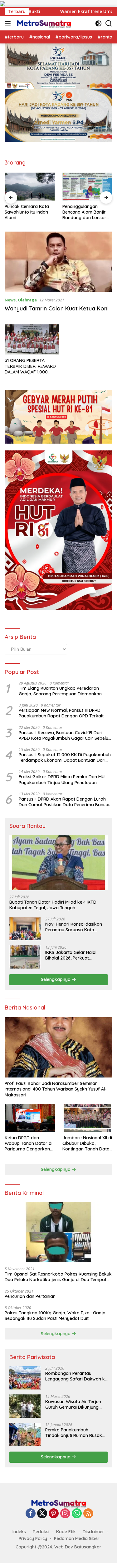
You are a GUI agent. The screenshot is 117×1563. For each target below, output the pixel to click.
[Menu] (9, 23)
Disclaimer (93, 1531)
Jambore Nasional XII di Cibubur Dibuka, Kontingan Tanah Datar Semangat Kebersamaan (87, 1143)
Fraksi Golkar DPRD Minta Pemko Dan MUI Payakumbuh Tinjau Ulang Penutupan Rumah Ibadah (62, 779)
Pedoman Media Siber (77, 1538)
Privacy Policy (33, 1538)
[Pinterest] (54, 1513)
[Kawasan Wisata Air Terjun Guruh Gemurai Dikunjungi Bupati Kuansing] (25, 1406)
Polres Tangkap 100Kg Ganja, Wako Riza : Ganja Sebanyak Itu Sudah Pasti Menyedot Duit (55, 1315)
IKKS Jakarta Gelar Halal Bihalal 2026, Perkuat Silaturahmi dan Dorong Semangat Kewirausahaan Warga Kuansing (72, 955)
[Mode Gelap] (98, 23)
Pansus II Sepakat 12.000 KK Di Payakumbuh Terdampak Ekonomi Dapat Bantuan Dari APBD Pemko (65, 757)
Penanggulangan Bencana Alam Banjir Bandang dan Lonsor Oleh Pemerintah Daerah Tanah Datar (84, 212)
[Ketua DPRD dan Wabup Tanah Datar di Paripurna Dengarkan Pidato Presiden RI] (30, 1118)
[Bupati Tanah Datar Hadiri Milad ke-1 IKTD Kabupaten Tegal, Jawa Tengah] (58, 862)
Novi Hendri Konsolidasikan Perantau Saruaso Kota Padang (73, 927)
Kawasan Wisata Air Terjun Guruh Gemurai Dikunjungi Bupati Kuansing (73, 1404)
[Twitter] (42, 1513)
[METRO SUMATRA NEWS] (43, 23)
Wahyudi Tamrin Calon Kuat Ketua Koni (57, 308)
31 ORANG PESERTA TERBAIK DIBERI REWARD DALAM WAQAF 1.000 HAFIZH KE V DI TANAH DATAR (30, 366)
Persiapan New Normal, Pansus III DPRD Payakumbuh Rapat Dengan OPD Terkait (61, 713)
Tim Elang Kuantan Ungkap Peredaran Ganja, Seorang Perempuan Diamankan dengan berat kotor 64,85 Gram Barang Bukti (60, 691)
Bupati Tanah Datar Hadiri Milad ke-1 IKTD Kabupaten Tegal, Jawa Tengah (52, 904)
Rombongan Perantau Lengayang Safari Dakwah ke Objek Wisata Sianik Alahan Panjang (76, 1376)
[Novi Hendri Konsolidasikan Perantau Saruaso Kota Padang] (25, 928)
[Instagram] (65, 1513)
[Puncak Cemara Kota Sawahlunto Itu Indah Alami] (30, 187)
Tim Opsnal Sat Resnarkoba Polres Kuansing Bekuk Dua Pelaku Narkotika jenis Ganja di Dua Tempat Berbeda (58, 1276)
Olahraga (27, 300)
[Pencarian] (108, 23)
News (10, 300)
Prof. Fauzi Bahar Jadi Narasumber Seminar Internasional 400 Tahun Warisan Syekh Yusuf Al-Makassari (56, 1089)
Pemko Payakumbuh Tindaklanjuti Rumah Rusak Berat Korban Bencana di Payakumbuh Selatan (73, 1432)
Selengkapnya (56, 979)
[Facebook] (31, 1513)
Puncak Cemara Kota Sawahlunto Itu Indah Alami (27, 212)
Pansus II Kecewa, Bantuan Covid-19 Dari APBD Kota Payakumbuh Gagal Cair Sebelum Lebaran (65, 735)
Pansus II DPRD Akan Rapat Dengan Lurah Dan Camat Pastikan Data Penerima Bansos (64, 801)
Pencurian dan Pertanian (30, 1296)
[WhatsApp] (77, 1513)
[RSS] (88, 1513)
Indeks (19, 1531)
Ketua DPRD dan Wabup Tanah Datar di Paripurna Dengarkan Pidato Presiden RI (28, 1143)
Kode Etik (66, 1531)
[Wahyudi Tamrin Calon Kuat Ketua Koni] (58, 262)
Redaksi (41, 1531)
